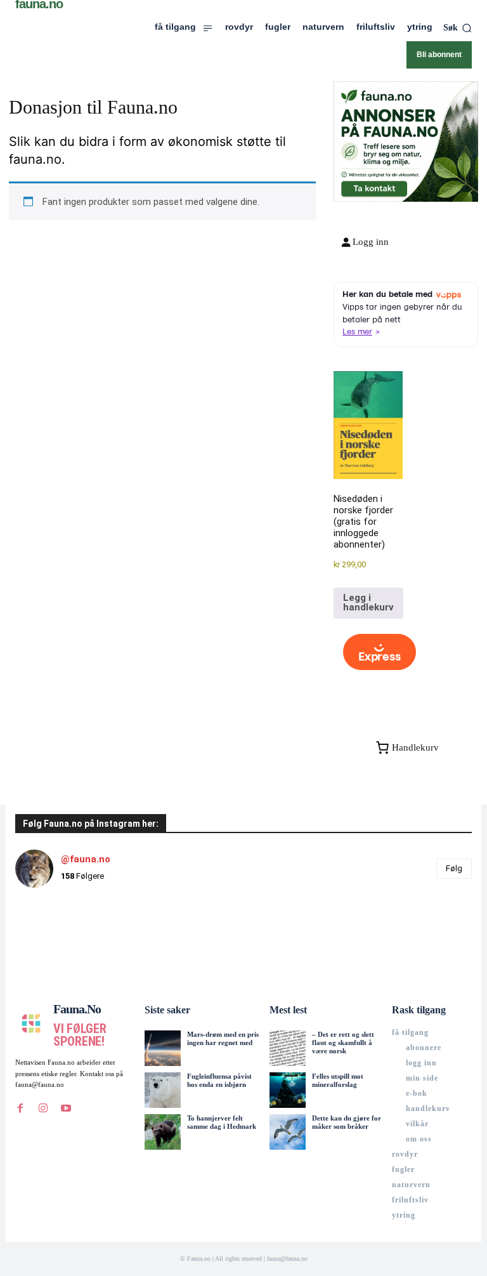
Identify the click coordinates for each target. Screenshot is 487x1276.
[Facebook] (20, 1108)
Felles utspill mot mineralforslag (337, 1080)
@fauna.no (85, 859)
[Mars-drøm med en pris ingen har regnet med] (162, 1048)
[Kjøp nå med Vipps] (379, 652)
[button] (457, 28)
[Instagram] (43, 1108)
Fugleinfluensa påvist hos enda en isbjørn (219, 1080)
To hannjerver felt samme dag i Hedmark (221, 1122)
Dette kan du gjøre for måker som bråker (346, 1122)
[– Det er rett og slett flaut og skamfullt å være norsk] (287, 1048)
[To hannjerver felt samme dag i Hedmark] (162, 1132)
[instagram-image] (53, 936)
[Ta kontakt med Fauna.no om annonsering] (373, 187)
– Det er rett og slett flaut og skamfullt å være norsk (343, 1042)
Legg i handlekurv (368, 602)
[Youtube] (66, 1108)
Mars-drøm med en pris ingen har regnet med (223, 1038)
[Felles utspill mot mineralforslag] (287, 1090)
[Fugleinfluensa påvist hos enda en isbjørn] (162, 1090)
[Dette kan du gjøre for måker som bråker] (287, 1132)
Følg (454, 868)
